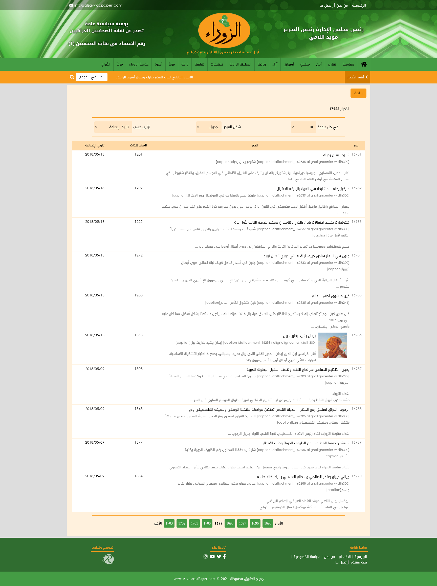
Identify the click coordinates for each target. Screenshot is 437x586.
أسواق (289, 64)
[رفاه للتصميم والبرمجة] (108, 562)
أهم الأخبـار (355, 77)
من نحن (342, 5)
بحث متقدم (359, 562)
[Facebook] (224, 556)
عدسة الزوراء (138, 64)
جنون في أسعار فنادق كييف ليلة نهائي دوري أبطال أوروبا (305, 255)
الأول (279, 523)
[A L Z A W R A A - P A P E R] (224, 46)
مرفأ (172, 64)
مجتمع (305, 64)
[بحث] (72, 77)
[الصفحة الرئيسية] (363, 64)
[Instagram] (206, 556)
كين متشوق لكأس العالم (330, 295)
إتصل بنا (326, 5)
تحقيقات (217, 64)
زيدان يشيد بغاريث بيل (299, 335)
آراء (274, 64)
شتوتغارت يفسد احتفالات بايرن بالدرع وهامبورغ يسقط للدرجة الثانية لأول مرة (291, 222)
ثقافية (199, 64)
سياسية (348, 64)
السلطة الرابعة (240, 64)
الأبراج (105, 64)
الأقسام (345, 556)
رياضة (262, 64)
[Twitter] (219, 556)
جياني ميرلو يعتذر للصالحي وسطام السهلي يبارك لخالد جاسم (303, 476)
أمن (319, 64)
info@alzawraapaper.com (98, 5)
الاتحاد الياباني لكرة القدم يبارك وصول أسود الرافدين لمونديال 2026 (152, 77)
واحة (184, 64)
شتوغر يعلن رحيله (336, 155)
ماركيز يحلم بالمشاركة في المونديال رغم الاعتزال (313, 188)
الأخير (158, 523)
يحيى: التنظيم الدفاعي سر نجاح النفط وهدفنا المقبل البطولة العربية (298, 369)
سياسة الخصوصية (307, 556)
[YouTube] (212, 556)
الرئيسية (359, 5)
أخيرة (158, 64)
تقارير (332, 64)
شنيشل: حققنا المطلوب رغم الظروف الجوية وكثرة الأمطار (306, 443)
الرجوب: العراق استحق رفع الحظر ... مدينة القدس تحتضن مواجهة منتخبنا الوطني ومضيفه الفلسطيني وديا (268, 409)
